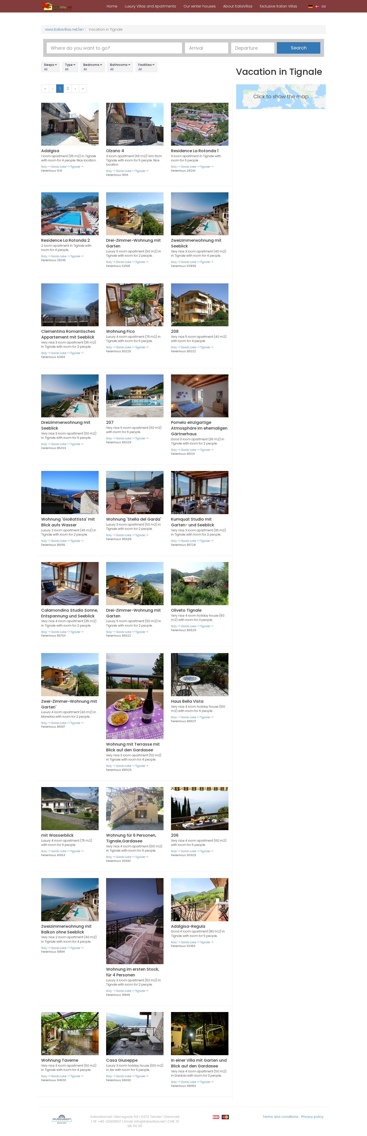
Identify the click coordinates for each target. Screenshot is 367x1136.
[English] (324, 6)
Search (299, 48)
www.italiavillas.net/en (64, 29)
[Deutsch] (310, 6)
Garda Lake (58, 167)
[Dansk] (317, 6)
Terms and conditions (280, 1116)
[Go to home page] (56, 5)
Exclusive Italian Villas (278, 6)
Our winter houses (200, 6)
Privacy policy (312, 1116)
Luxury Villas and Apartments (150, 6)
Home (112, 6)
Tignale (75, 167)
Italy (44, 167)
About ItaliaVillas (237, 6)
